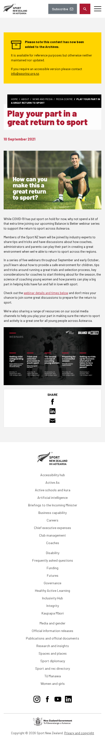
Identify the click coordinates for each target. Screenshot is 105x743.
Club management (52, 535)
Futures (52, 575)
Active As (52, 482)
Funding (52, 568)
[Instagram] (36, 698)
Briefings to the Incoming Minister (52, 505)
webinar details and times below (46, 293)
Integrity (52, 606)
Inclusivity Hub (52, 598)
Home (14, 99)
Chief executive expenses (52, 528)
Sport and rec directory (52, 668)
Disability (52, 553)
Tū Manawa (52, 676)
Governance (52, 583)
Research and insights (52, 646)
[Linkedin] (68, 698)
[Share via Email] (52, 421)
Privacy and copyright (79, 733)
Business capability (52, 513)
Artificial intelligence (52, 497)
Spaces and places (53, 653)
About (25, 99)
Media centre (64, 99)
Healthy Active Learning (52, 590)
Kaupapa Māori (53, 613)
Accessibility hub (52, 475)
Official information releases (52, 631)
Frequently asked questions (52, 560)
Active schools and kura (52, 490)
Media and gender (52, 623)
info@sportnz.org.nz (25, 73)
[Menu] (98, 9)
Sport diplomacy (52, 661)
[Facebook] (47, 698)
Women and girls (53, 683)
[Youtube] (57, 698)
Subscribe (60, 9)
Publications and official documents (52, 638)
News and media (42, 99)
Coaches (52, 543)
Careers (52, 520)
